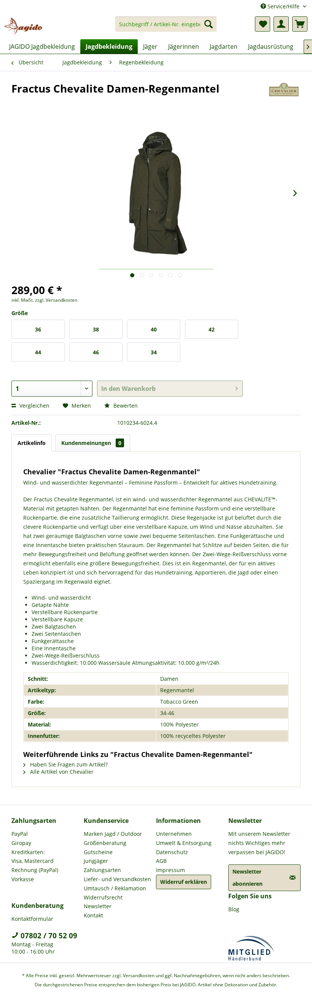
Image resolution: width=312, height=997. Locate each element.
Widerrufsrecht (103, 897)
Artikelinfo (32, 442)
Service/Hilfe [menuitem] (283, 6)
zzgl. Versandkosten (56, 300)
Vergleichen (33, 405)
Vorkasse (22, 879)
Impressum (170, 870)
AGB (161, 860)
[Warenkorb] (299, 24)
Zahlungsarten (102, 870)
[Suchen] (208, 24)
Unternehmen (174, 833)
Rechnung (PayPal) (34, 870)
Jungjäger (96, 860)
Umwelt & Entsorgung (184, 843)
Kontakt (93, 915)
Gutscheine (98, 852)
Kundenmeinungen (91, 442)
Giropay (21, 843)
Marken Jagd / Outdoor (113, 833)
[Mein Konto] (281, 24)
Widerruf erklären (183, 881)
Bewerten (125, 405)
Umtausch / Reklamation (115, 888)
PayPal (19, 833)
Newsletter (97, 906)
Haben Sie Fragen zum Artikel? (68, 764)
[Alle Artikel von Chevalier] (284, 96)
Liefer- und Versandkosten (117, 879)
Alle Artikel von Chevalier (61, 771)
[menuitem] (166, 27)
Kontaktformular (32, 918)
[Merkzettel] (262, 24)
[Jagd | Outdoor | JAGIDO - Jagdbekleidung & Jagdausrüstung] (23, 25)
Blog (233, 909)
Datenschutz (172, 852)
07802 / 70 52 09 (48, 936)
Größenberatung (105, 843)
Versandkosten (138, 975)
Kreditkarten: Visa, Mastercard (32, 856)
